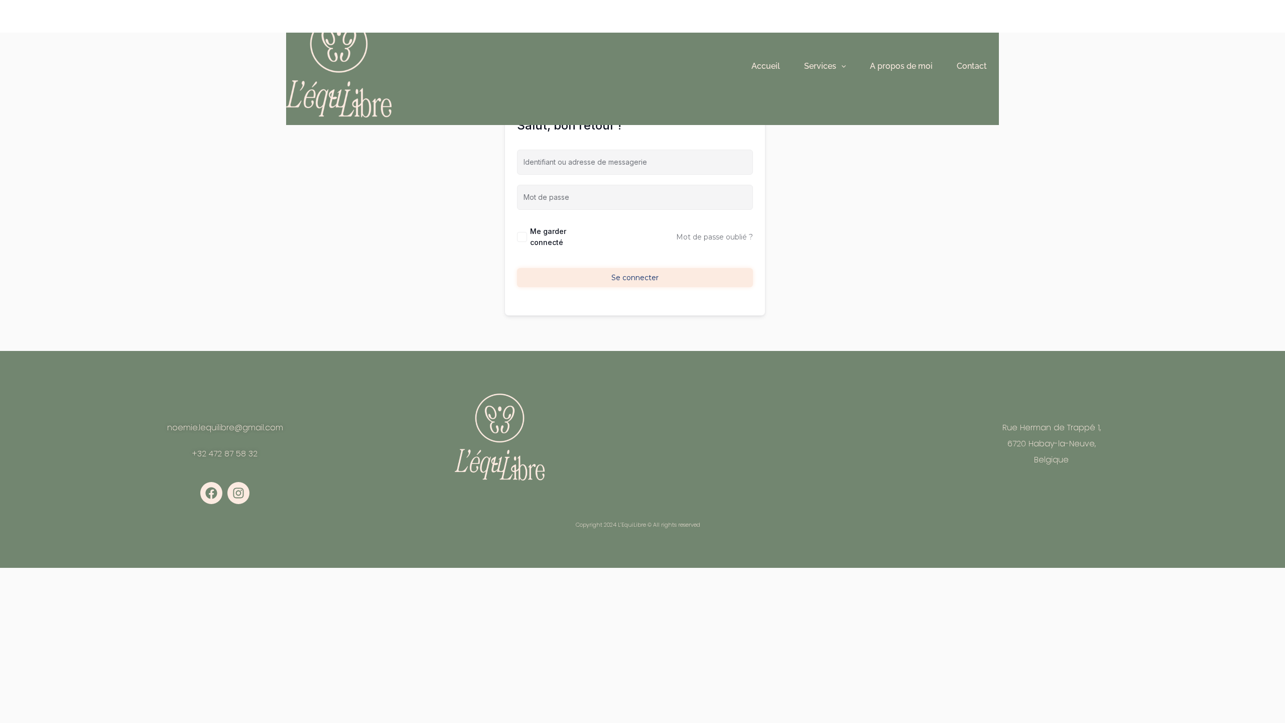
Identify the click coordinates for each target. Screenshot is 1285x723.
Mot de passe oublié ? (714, 237)
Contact (972, 66)
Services (820, 66)
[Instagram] (238, 493)
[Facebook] (211, 493)
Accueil (765, 66)
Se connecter (635, 277)
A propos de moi (901, 66)
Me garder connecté (548, 237)
